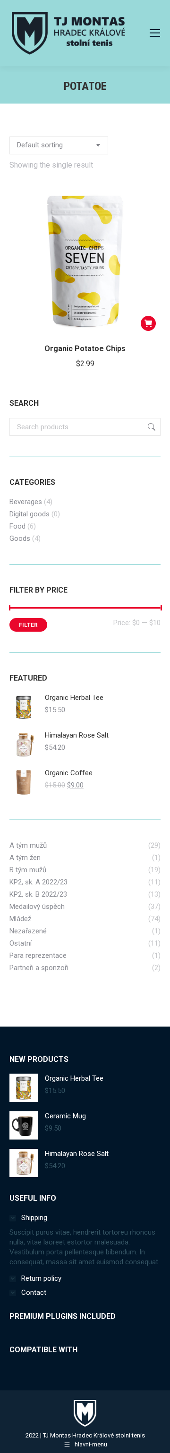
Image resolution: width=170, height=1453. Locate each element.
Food (17, 526)
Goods (19, 538)
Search (150, 427)
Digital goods (29, 514)
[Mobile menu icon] (155, 33)
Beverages (25, 502)
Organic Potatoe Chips (85, 348)
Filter (28, 625)
